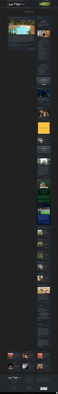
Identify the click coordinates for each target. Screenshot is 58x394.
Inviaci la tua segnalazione (40, 102)
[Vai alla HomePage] (16, 4)
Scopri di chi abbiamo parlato (41, 336)
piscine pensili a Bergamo (16, 45)
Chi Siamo (12, 7)
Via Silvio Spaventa (41, 56)
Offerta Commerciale (26, 7)
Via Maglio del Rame (41, 52)
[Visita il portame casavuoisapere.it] (43, 389)
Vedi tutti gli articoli (47, 120)
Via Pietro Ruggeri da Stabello (43, 53)
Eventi (20, 7)
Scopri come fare (40, 300)
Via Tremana (40, 59)
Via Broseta (40, 45)
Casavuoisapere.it (46, 317)
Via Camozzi (40, 46)
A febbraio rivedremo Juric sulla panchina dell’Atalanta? (43, 222)
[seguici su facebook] (48, 0)
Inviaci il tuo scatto (40, 175)
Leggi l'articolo (44, 234)
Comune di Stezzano (41, 71)
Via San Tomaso (41, 55)
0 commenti (16, 46)
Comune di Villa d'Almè (42, 72)
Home (9, 7)
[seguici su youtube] (47, 0)
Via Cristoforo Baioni (42, 48)
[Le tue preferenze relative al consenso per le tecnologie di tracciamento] (56, 392)
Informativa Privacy (14, 383)
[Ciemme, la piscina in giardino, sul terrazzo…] (22, 27)
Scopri (49, 7)
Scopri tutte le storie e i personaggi (45, 281)
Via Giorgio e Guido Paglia (42, 49)
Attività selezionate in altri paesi (43, 74)
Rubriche (44, 7)
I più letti (16, 7)
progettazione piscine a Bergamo (23, 45)
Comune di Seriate (41, 69)
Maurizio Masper (11, 45)
